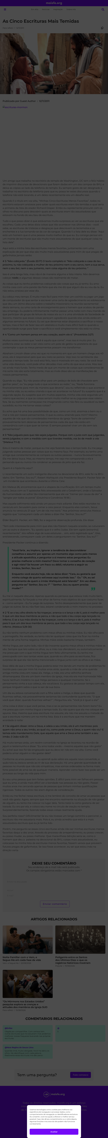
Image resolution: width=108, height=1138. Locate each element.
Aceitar (54, 1131)
